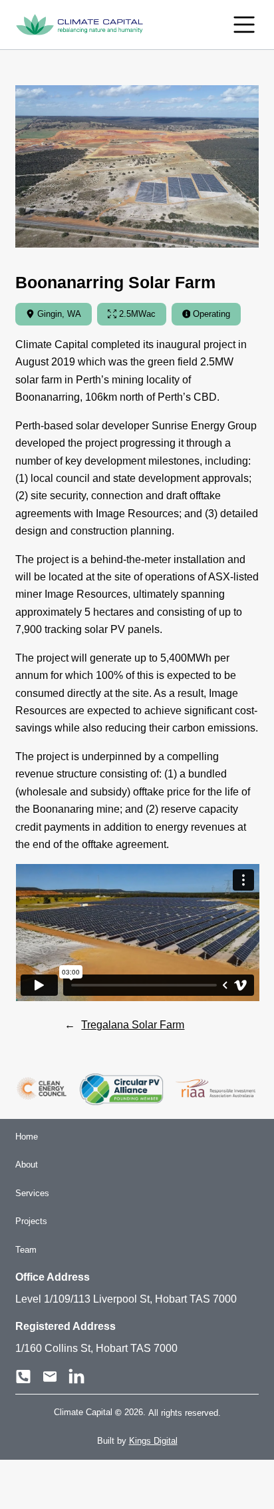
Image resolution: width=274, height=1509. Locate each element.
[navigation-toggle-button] (244, 24)
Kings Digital (153, 1441)
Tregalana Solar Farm (132, 1024)
